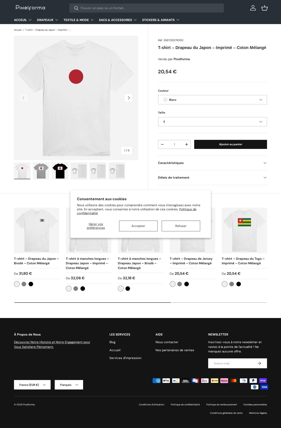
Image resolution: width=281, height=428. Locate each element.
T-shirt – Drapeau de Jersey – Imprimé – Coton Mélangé (191, 261)
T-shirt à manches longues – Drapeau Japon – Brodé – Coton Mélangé (139, 263)
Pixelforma (29, 404)
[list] (76, 98)
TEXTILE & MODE (76, 20)
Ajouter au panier (230, 144)
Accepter (138, 226)
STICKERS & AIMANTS (158, 20)
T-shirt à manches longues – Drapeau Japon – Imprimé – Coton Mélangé (87, 263)
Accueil (18, 29)
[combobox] (146, 8)
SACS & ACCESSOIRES (115, 20)
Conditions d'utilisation (151, 404)
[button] (264, 7)
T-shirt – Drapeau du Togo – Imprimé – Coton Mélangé (243, 261)
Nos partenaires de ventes (175, 350)
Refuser (181, 226)
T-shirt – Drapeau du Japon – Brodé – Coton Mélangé (36, 261)
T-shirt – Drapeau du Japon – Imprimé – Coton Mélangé (48, 29)
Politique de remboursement (221, 404)
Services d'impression (125, 358)
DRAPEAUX (45, 20)
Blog (112, 342)
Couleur (163, 90)
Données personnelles (255, 404)
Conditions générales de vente (226, 413)
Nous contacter (167, 342)
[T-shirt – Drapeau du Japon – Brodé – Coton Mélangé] (36, 230)
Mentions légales (258, 413)
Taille (161, 112)
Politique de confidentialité (185, 404)
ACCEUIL (20, 20)
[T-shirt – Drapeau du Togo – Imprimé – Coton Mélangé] (244, 230)
